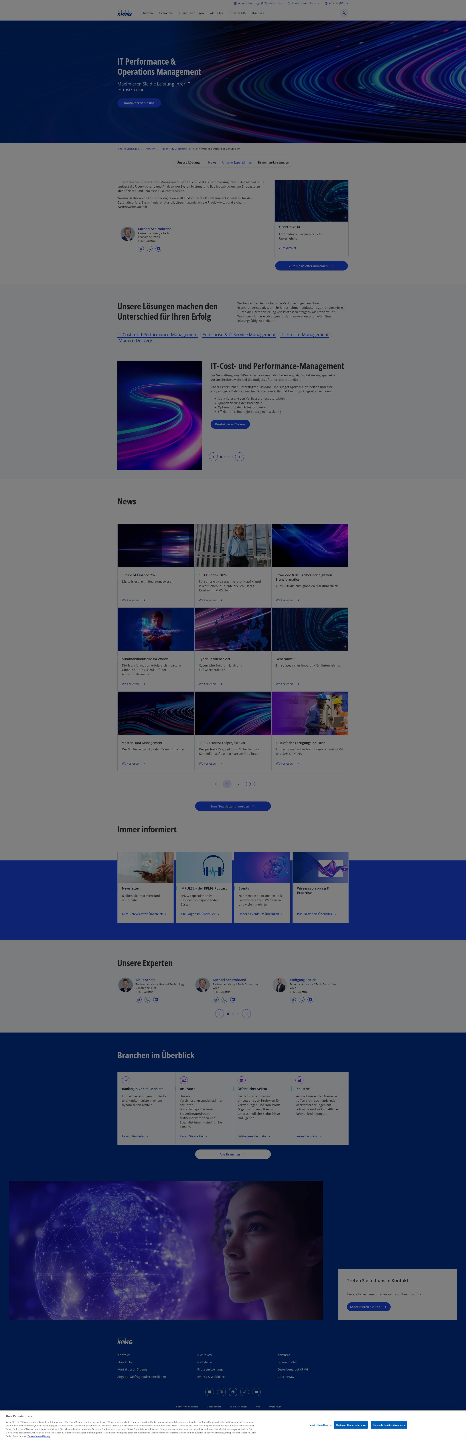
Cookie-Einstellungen (320, 1424)
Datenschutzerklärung (38, 1436)
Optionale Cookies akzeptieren (389, 1424)
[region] (233, 1425)
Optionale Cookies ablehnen (351, 1424)
